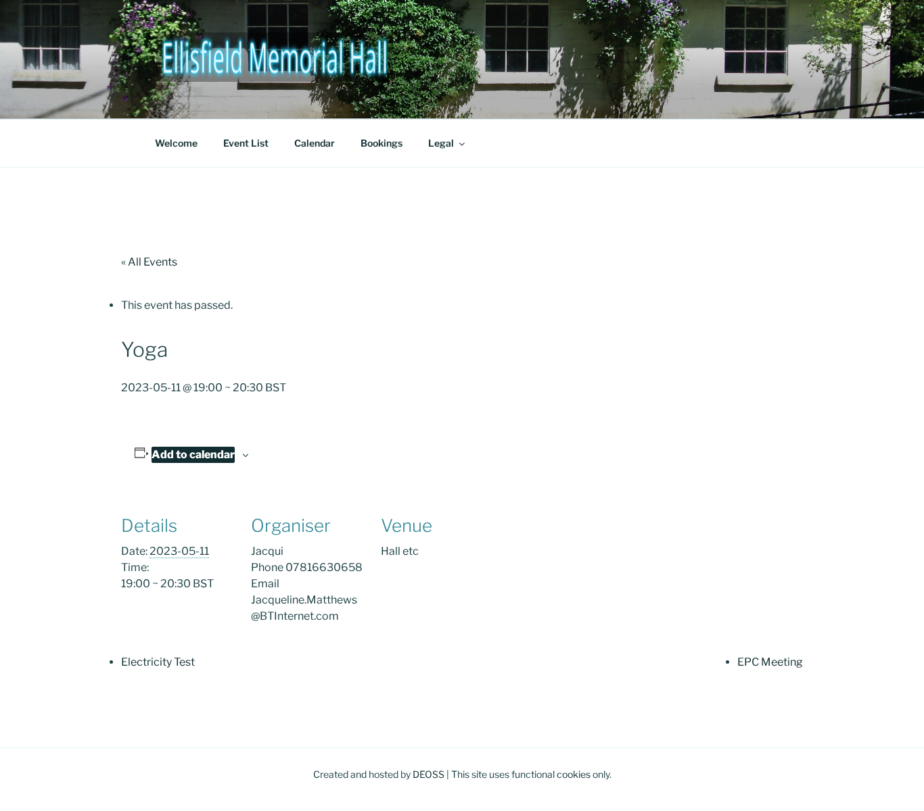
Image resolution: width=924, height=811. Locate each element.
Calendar (314, 143)
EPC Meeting (770, 662)
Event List (246, 143)
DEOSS (428, 774)
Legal (441, 143)
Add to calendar (193, 454)
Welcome (176, 143)
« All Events (149, 261)
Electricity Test (158, 662)
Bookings (381, 143)
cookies (574, 774)
